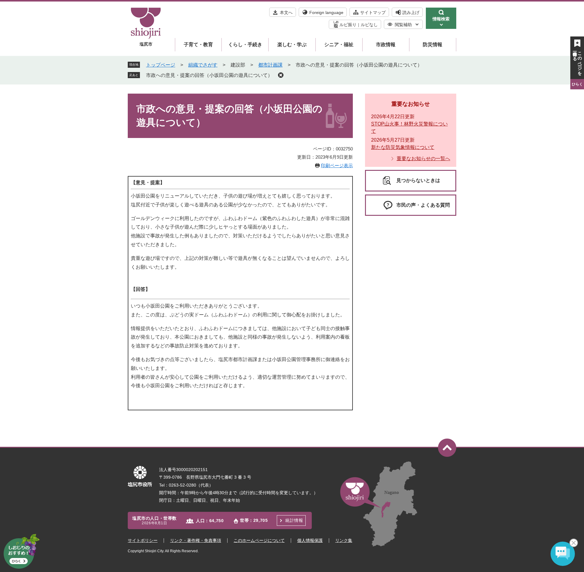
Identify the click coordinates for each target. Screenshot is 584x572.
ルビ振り (347, 24)
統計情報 (294, 520)
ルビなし (369, 24)
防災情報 (432, 44)
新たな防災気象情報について (402, 147)
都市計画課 (270, 64)
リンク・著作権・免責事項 (195, 540)
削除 (280, 75)
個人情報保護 (310, 540)
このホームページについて (259, 540)
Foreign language (326, 12)
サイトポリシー (143, 540)
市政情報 (385, 44)
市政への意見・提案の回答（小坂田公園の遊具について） (209, 75)
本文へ (286, 12)
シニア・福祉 (338, 44)
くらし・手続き (245, 44)
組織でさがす (202, 64)
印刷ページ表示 (337, 165)
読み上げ (410, 12)
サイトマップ (373, 12)
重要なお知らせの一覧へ (423, 158)
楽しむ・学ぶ (292, 44)
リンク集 (343, 540)
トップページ (160, 64)
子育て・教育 (198, 44)
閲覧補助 (403, 24)
